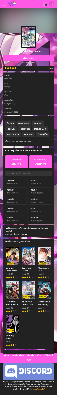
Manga (7, 86)
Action (10, 123)
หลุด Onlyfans (18, 355)
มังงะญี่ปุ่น (43, 134)
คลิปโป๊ (28, 360)
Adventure (23, 123)
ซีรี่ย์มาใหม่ (48, 355)
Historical (25, 128)
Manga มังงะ (40, 128)
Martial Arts (13, 134)
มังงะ (39, 355)
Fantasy (11, 128)
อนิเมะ (6, 355)
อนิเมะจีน (30, 355)
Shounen (28, 134)
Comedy (38, 123)
